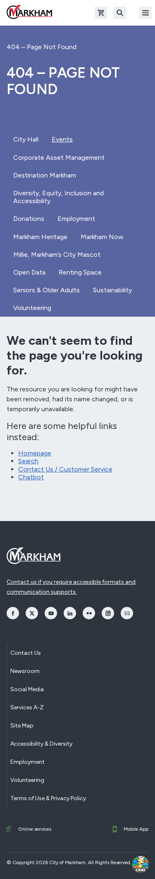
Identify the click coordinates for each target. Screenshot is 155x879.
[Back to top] (118, 864)
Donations (28, 219)
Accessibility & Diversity (41, 743)
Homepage (34, 453)
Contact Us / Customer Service (65, 469)
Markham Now (102, 237)
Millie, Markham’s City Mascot (56, 254)
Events (62, 139)
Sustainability (112, 290)
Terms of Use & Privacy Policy (48, 798)
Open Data (29, 272)
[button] (140, 864)
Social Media (27, 689)
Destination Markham (44, 175)
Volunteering (32, 308)
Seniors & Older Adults (46, 290)
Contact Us (25, 652)
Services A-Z (27, 707)
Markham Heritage (40, 237)
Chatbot (31, 477)
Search (28, 461)
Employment (76, 219)
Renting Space (80, 272)
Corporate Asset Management (59, 157)
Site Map (21, 725)
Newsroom (25, 671)
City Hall (25, 139)
